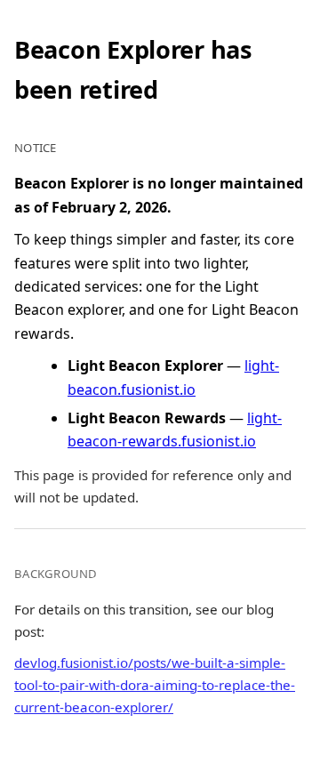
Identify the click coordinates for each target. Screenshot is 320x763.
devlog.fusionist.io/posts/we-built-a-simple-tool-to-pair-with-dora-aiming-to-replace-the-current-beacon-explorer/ (154, 685)
